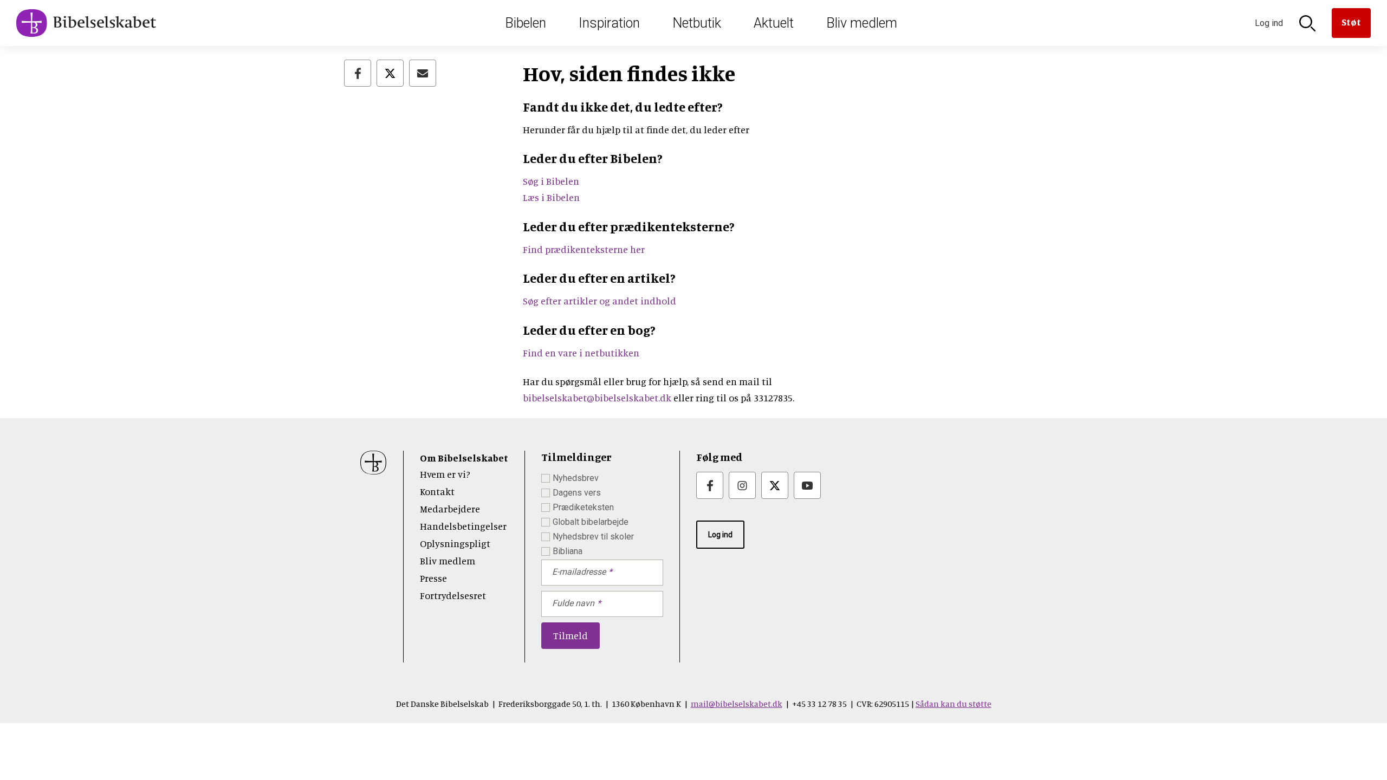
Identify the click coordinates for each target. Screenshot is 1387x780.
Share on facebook (357, 73)
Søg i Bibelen (552, 181)
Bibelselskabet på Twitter (774, 485)
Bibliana (567, 551)
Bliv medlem (861, 23)
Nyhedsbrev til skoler (593, 536)
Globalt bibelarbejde (590, 522)
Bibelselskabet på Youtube (807, 485)
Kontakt (437, 491)
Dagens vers (577, 492)
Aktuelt (774, 23)
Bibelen (525, 23)
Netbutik (696, 23)
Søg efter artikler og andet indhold (599, 301)
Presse (433, 578)
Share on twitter (390, 73)
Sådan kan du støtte (953, 703)
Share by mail (422, 73)
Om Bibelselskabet (464, 458)
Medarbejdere (450, 509)
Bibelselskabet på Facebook (709, 485)
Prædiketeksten (583, 507)
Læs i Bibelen (551, 197)
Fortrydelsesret (453, 595)
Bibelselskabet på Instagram (742, 485)
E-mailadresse (579, 572)
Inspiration (609, 23)
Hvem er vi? (445, 474)
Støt (1351, 22)
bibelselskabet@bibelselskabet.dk (597, 398)
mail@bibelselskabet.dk (736, 703)
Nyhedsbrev (576, 478)
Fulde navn (573, 603)
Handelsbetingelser (463, 526)
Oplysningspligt (455, 543)
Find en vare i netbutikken (581, 353)
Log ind (720, 534)
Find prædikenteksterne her (584, 249)
